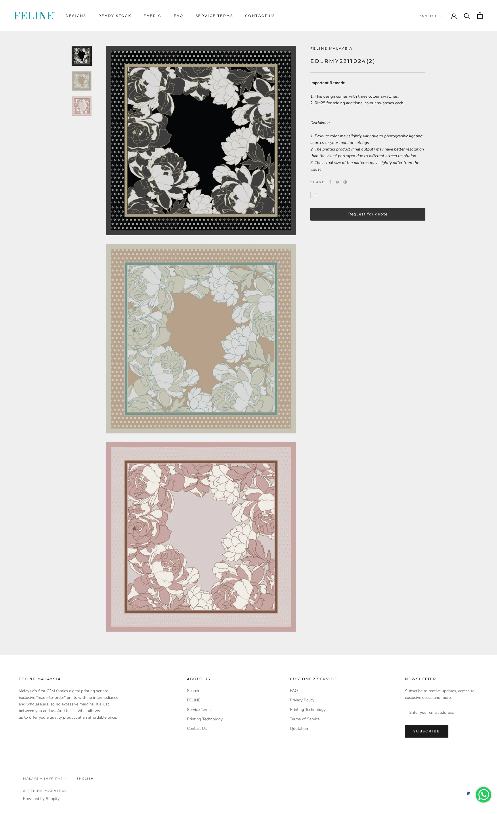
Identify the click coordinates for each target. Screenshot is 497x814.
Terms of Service (305, 719)
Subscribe (426, 731)
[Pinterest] (345, 182)
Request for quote (368, 214)
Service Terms (214, 15)
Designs (76, 15)
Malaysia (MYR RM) (43, 778)
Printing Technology (205, 719)
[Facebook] (330, 182)
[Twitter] (337, 182)
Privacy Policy (302, 700)
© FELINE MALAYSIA (44, 791)
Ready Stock (114, 15)
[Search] (467, 16)
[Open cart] (480, 15)
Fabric (152, 15)
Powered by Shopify (41, 798)
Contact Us (260, 15)
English (428, 16)
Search (193, 690)
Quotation (299, 728)
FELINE (193, 700)
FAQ (178, 15)
